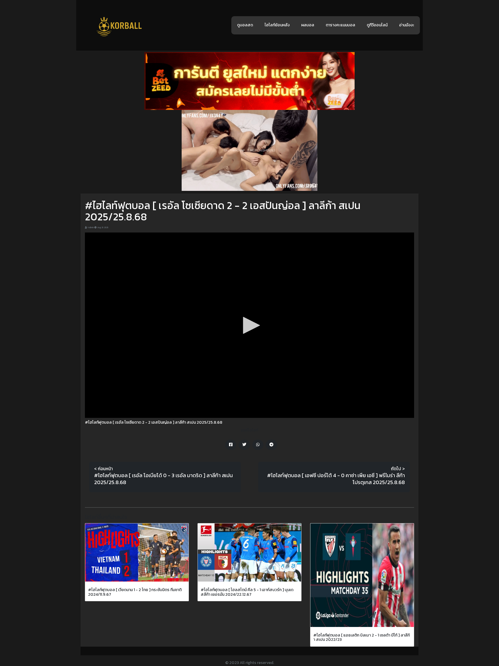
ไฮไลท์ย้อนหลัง (277, 25)
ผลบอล (307, 25)
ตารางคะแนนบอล (340, 25)
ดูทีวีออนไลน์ (377, 25)
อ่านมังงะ (406, 25)
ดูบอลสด (245, 25)
